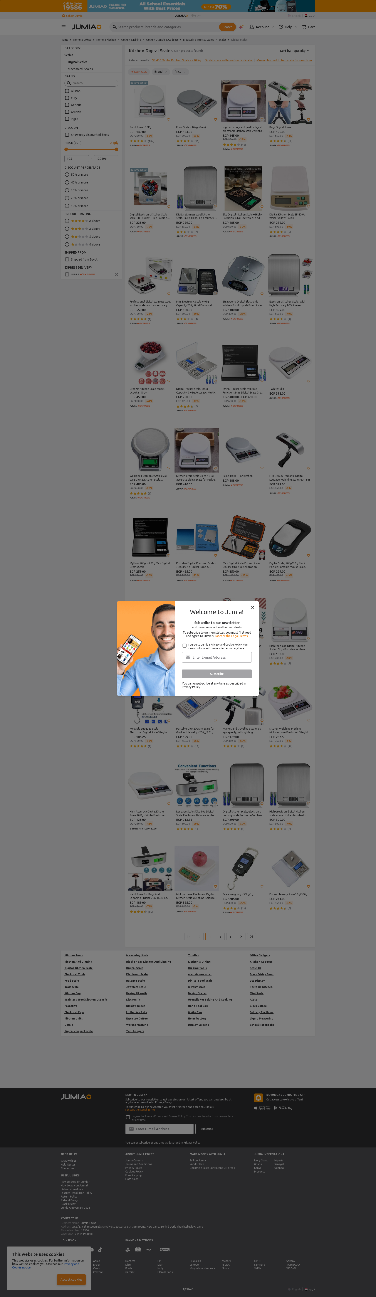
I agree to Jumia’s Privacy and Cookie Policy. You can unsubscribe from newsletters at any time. (218, 646)
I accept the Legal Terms (231, 636)
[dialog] (188, 648)
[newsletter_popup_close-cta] (252, 607)
